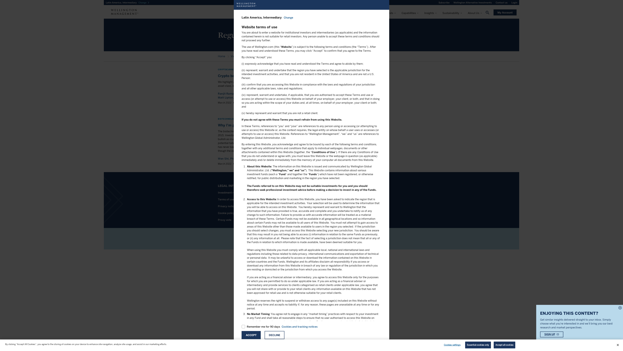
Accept (251, 335)
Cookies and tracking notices (300, 326)
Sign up (549, 334)
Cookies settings (452, 345)
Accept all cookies (504, 345)
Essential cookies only (478, 345)
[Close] (617, 345)
